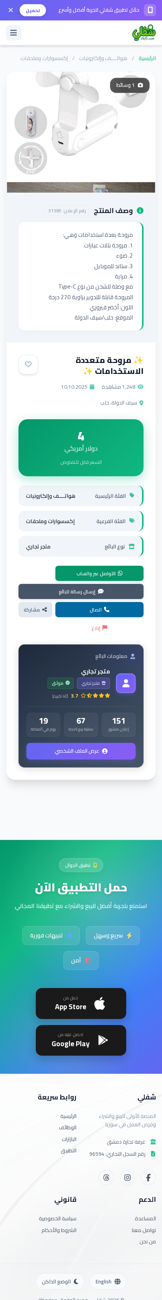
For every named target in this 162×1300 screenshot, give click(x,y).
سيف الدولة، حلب (118, 402)
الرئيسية (147, 58)
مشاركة (32, 609)
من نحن (147, 1241)
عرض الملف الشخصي (77, 751)
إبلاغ (96, 627)
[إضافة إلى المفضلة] (28, 364)
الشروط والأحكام (58, 1230)
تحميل (33, 10)
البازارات (69, 1139)
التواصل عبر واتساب (96, 573)
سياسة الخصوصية (57, 1218)
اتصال (96, 609)
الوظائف (67, 1127)
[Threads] (106, 1177)
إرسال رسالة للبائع (77, 591)
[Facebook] (148, 1177)
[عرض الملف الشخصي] (126, 683)
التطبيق (68, 1150)
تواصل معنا (144, 1230)
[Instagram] (127, 1177)
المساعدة (145, 1218)
